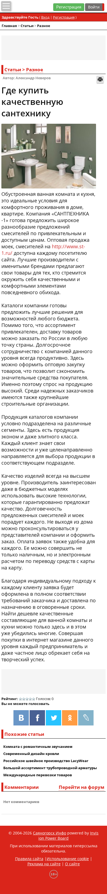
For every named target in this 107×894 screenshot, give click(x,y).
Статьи (27, 25)
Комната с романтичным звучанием (37, 746)
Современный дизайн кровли (31, 753)
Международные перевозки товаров (37, 774)
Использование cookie (68, 858)
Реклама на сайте (44, 863)
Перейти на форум (81, 787)
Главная (9, 25)
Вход (45, 17)
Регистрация (68, 7)
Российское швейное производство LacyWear (45, 760)
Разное (43, 25)
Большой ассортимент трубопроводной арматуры (50, 767)
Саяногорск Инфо (49, 833)
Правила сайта (29, 858)
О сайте (72, 863)
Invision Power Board (68, 835)
